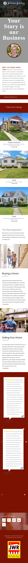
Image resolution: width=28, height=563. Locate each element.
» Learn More (7, 304)
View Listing (14, 147)
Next (26, 442)
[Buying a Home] (14, 256)
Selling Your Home (12, 337)
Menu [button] (15, 11)
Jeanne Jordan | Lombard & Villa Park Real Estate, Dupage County (14, 4)
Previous (2, 494)
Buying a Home (10, 273)
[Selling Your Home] (14, 320)
